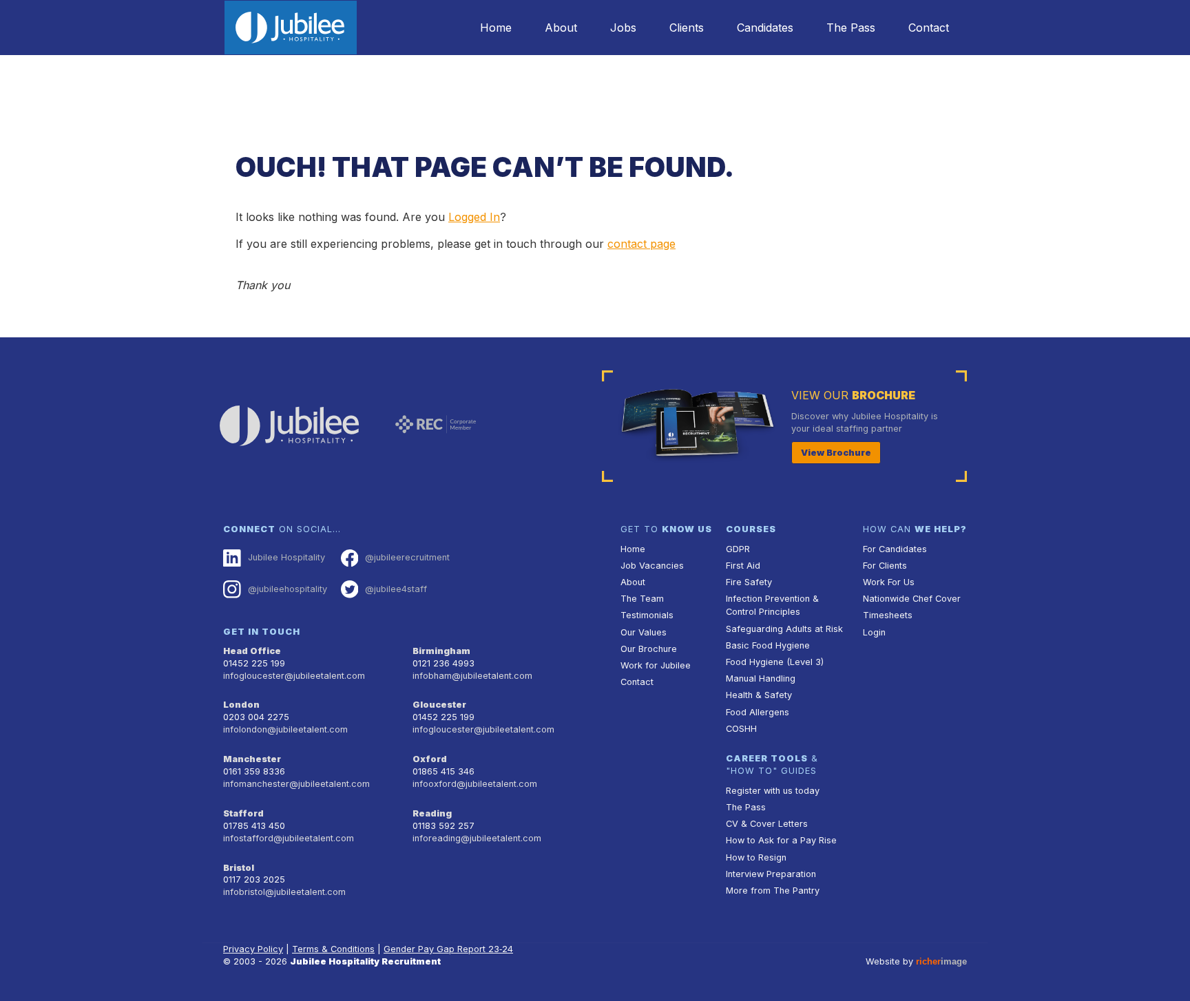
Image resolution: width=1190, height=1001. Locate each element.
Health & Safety (759, 695)
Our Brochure (648, 649)
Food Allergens (757, 712)
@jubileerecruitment (407, 557)
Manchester (252, 759)
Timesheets (887, 615)
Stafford (243, 813)
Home (496, 27)
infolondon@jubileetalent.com (285, 729)
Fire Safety (749, 582)
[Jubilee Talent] (291, 27)
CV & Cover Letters (767, 824)
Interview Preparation (771, 874)
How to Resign (756, 857)
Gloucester (439, 704)
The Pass (850, 27)
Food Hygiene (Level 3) (775, 662)
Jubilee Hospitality (286, 557)
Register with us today (773, 791)
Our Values (643, 632)
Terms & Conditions (333, 949)
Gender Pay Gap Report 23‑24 (448, 949)
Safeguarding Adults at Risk (784, 629)
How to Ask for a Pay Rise (781, 840)
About (561, 27)
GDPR (738, 549)
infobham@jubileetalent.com (472, 676)
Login (874, 632)
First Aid (743, 565)
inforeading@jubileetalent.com (477, 838)
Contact (928, 27)
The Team (642, 598)
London (241, 704)
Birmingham (441, 651)
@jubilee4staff (396, 589)
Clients (686, 27)
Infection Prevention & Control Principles (772, 605)
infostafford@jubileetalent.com (288, 838)
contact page (641, 244)
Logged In (474, 217)
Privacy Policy (253, 949)
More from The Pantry (773, 890)
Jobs (623, 27)
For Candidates (895, 549)
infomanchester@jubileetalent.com (296, 784)
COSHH (741, 729)
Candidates (765, 27)
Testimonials (647, 615)
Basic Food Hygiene (768, 645)
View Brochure (836, 452)
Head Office (252, 651)
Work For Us (889, 582)
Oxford (430, 759)
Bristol (238, 868)
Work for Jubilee (655, 665)
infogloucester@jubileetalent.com (294, 676)
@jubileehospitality (287, 589)
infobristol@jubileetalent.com (284, 892)
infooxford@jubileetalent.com (475, 784)
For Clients (885, 565)
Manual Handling (760, 678)
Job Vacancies (652, 565)
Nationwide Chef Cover (912, 598)
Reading (432, 813)
